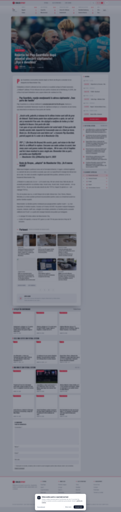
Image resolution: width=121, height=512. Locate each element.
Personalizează (41, 507)
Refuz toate (68, 507)
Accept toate (78, 507)
